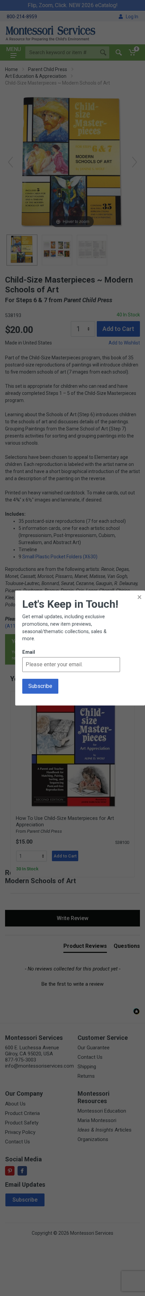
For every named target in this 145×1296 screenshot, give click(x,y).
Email (28, 652)
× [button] (139, 597)
